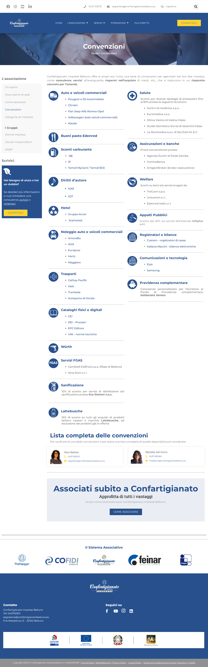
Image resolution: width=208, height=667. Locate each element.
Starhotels (75, 220)
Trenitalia (74, 292)
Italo (71, 286)
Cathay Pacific (77, 280)
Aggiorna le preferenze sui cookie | (160, 662)
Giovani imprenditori (18, 142)
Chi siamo (11, 87)
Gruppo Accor (77, 214)
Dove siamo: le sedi (17, 94)
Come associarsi (15, 102)
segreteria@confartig (16, 617)
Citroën (73, 105)
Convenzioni (13, 109)
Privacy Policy (119, 662)
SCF (70, 196)
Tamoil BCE (97, 167)
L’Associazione (76, 23)
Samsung (153, 270)
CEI (70, 316)
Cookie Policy (135, 662)
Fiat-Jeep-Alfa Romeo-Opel (86, 111)
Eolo (150, 264)
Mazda (72, 123)
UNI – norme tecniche (82, 334)
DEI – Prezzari (77, 322)
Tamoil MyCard (78, 167)
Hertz (71, 256)
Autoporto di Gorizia (81, 298)
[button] (196, 6)
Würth (66, 347)
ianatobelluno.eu (39, 617)
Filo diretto (141, 23)
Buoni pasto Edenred (79, 136)
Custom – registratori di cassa (166, 240)
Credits (191, 662)
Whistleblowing (103, 662)
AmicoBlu (74, 238)
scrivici (24, 199)
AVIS (71, 244)
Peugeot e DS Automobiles (86, 99)
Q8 (70, 155)
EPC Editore (76, 328)
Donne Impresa (15, 134)
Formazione (118, 23)
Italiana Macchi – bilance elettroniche (172, 246)
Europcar (74, 250)
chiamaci (9, 203)
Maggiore (74, 262)
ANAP (9, 149)
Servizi (98, 23)
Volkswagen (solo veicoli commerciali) (92, 117)
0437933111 (14, 613)
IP (69, 161)
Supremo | (182, 662)
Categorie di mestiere (19, 117)
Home (58, 23)
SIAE (71, 188)
